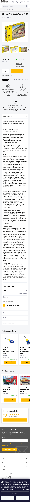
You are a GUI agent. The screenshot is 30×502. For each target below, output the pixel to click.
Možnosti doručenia (21, 66)
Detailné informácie (7, 75)
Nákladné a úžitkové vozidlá (13, 305)
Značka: (5, 18)
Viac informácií (24, 489)
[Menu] (28, 2)
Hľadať (26, 6)
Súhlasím (22, 498)
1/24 (26, 297)
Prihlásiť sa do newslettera (9, 449)
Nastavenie (15, 493)
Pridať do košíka (15, 71)
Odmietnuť (8, 498)
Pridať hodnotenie (8, 420)
